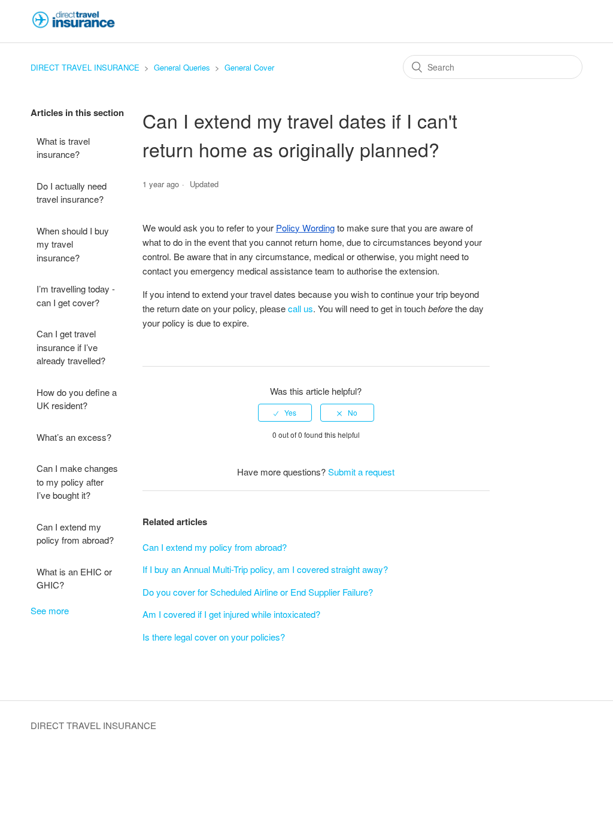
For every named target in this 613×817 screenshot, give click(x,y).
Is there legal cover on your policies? (213, 636)
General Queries (182, 67)
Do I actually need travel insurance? (72, 192)
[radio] (285, 413)
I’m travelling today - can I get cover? (76, 295)
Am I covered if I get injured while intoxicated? (231, 614)
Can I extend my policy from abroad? (75, 533)
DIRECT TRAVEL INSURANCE (85, 67)
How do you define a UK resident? (77, 399)
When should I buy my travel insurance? (73, 244)
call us (300, 308)
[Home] (74, 26)
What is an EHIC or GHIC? (74, 578)
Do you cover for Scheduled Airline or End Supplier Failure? (257, 592)
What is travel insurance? (63, 148)
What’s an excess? (74, 437)
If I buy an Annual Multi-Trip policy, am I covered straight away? (265, 569)
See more (50, 610)
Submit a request (361, 471)
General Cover (249, 67)
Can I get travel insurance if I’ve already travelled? (71, 347)
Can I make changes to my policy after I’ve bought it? (77, 481)
